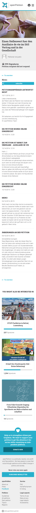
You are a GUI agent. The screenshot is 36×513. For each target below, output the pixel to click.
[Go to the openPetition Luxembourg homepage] (12, 5)
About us (5, 484)
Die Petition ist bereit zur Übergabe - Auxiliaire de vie (15, 144)
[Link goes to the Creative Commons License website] (3, 511)
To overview (8, 75)
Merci (4, 198)
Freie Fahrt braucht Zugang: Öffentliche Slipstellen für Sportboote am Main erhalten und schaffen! (18, 408)
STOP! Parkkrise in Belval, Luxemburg (18, 324)
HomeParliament (25, 487)
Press (4, 487)
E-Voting (23, 489)
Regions (4, 505)
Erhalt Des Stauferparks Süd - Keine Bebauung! (18, 365)
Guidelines (5, 496)
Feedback (5, 489)
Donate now (18, 450)
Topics (4, 503)
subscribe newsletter (18, 474)
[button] (29, 5)
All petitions (6, 498)
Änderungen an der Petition (15, 232)
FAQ (21, 484)
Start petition (6, 500)
